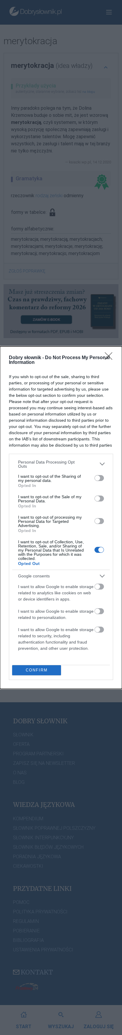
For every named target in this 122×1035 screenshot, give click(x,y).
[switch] (99, 478)
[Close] (110, 358)
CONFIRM (37, 670)
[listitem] (61, 464)
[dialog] (61, 517)
